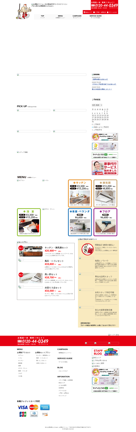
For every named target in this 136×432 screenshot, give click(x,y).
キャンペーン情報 (77, 17)
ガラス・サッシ (22, 368)
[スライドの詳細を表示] (51, 86)
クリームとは (62, 390)
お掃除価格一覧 (60, 17)
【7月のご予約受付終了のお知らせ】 (104, 84)
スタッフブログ (112, 17)
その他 (20, 376)
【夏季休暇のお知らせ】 (100, 79)
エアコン (20, 355)
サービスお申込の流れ (95, 17)
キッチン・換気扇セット (56, 247)
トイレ (20, 358)
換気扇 (20, 363)
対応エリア (62, 383)
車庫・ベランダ (22, 371)
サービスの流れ (63, 362)
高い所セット (51, 274)
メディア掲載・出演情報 (66, 380)
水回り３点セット (53, 287)
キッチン (20, 360)
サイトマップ (62, 395)
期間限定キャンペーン (65, 353)
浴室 (19, 365)
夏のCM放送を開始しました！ (102, 89)
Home (42, 17)
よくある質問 (62, 385)
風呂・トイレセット (54, 261)
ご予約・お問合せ (64, 393)
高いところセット (41, 360)
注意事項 (61, 388)
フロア (20, 373)
